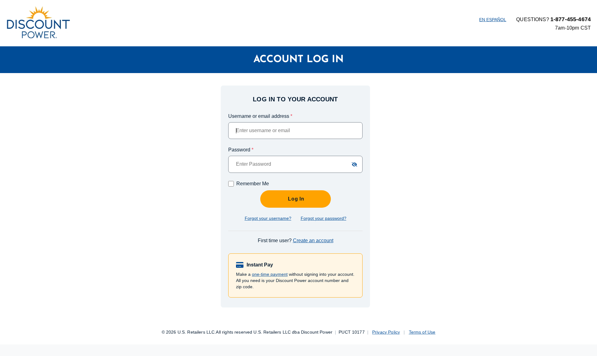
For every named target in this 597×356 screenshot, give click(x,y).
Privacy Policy (386, 332)
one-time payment (270, 274)
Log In (295, 198)
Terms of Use (422, 332)
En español (492, 19)
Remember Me (252, 183)
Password (240, 149)
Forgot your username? (268, 218)
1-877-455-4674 (570, 19)
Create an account (313, 240)
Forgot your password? (323, 218)
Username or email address (260, 116)
